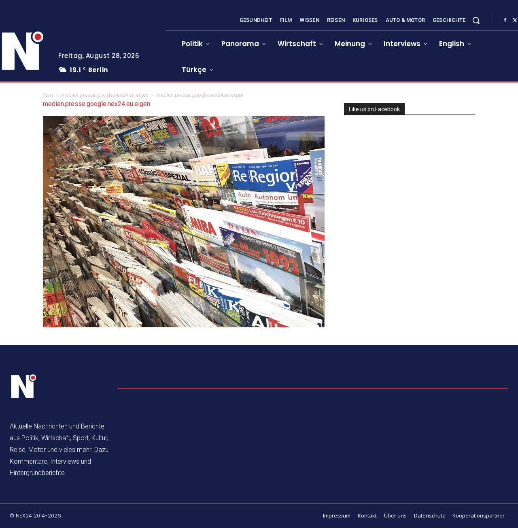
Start (48, 94)
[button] (476, 20)
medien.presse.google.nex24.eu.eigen (105, 94)
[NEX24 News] (24, 386)
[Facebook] (505, 20)
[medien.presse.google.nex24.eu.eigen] (184, 325)
